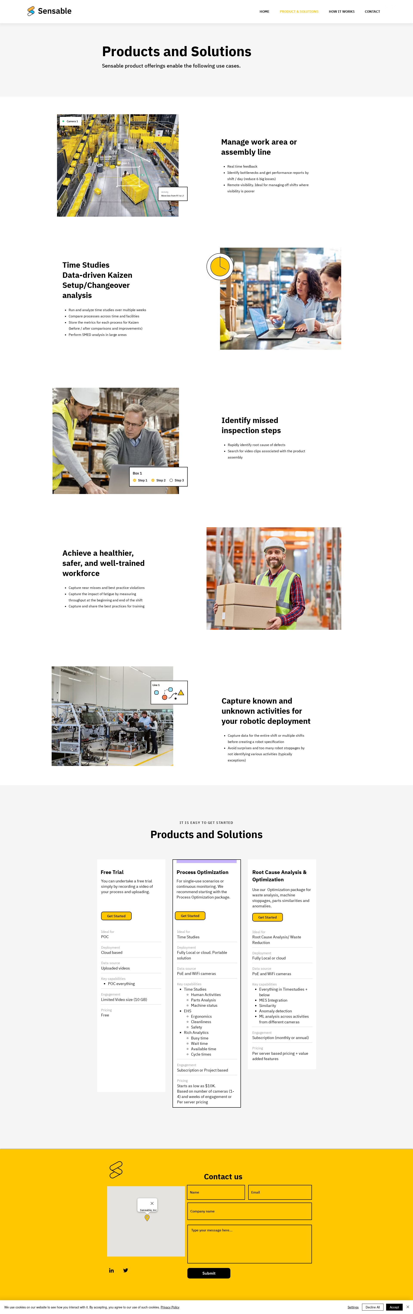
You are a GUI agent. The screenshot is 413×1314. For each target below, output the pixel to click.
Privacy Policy (170, 1307)
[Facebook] (387, 7)
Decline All (373, 1307)
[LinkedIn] (111, 1270)
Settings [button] (353, 1307)
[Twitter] (393, 7)
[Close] (407, 1307)
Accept (394, 1307)
